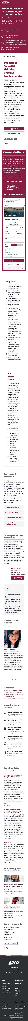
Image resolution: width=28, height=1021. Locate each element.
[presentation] (12, 639)
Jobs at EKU (18, 993)
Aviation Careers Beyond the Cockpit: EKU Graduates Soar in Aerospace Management (13, 811)
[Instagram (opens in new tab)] (12, 972)
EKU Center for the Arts (20, 1006)
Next (21, 759)
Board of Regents (6, 983)
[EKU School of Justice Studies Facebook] (5, 948)
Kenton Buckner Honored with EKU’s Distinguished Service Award (13, 776)
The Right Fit (7, 842)
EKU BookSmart (17, 286)
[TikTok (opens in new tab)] (21, 972)
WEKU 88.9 (17, 1005)
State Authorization (6, 992)
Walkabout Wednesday (15, 712)
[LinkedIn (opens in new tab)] (15, 972)
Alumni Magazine (6, 1006)
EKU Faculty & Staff (6, 990)
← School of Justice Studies (8, 56)
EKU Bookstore (18, 985)
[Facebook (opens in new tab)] (6, 972)
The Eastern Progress (7, 1008)
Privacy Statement (14, 1018)
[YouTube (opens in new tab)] (18, 972)
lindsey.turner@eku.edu (18, 574)
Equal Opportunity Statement (16, 1017)
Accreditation (5, 994)
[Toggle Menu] (24, 2)
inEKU (16, 995)
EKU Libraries (18, 983)
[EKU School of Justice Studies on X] (7, 948)
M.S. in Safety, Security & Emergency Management (12, 907)
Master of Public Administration (14, 884)
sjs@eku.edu (7, 939)
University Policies (6, 988)
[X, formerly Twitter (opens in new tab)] (9, 972)
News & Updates (6, 1005)
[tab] (12, 679)
